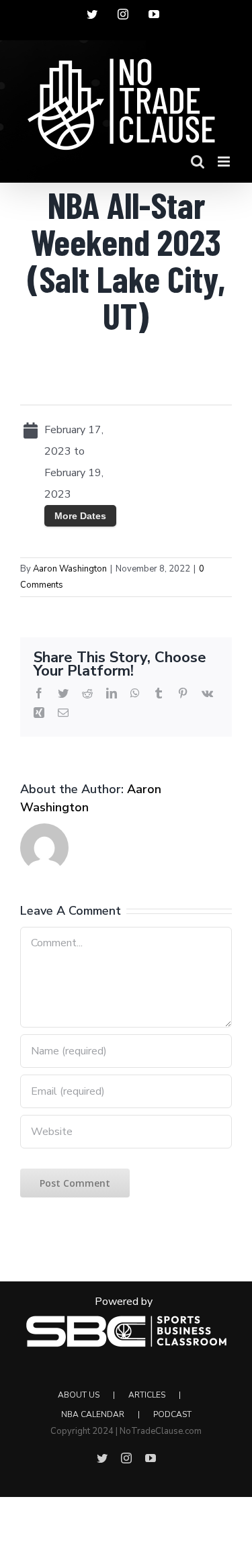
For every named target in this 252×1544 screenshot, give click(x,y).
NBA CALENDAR (92, 1414)
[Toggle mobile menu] (225, 161)
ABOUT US (78, 1395)
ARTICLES (146, 1395)
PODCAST (172, 1414)
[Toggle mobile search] (197, 161)
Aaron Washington (70, 569)
